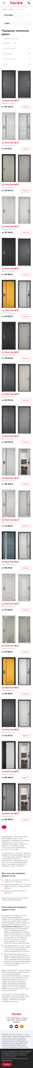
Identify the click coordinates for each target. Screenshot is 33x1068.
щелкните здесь (7, 1060)
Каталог (11, 9)
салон (16, 1001)
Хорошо (7, 1064)
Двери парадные (20, 9)
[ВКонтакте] (11, 1026)
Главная (4, 9)
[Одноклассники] (22, 1026)
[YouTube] (16, 1026)
